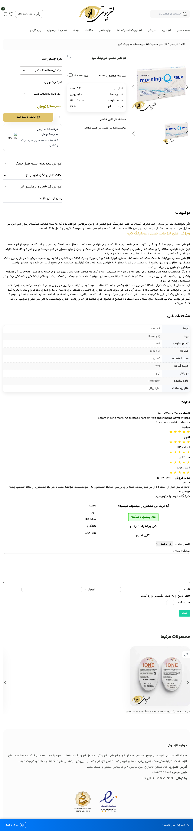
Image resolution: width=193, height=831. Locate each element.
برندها (76, 30)
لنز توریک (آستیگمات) (129, 30)
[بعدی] (187, 87)
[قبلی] (134, 87)
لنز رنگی (152, 30)
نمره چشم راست (51, 59)
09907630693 (165, 778)
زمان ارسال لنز (52, 198)
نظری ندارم (143, 535)
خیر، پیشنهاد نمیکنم (143, 526)
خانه (183, 44)
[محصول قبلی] (5, 682)
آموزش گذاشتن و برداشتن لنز (41, 186)
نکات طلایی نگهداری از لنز (44, 175)
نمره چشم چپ (53, 82)
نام (186, 589)
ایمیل (90, 589)
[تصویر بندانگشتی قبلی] (187, 131)
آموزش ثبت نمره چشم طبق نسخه (38, 163)
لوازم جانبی (105, 30)
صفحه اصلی (183, 30)
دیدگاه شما (181, 551)
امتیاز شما (182, 544)
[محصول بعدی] (187, 682)
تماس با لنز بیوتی (57, 30)
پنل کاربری (35, 30)
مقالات (89, 30)
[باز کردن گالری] (160, 84)
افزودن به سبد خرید (26, 117)
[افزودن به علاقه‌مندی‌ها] (69, 56)
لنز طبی (166, 30)
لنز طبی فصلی (159, 44)
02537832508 (161, 772)
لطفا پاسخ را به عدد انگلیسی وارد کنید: (165, 596)
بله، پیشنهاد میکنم (143, 517)
